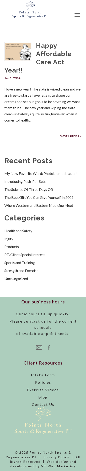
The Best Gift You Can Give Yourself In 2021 (39, 197)
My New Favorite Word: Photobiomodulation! (41, 173)
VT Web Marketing (58, 466)
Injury (8, 238)
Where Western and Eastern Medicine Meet (38, 205)
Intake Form (43, 375)
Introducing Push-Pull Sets (25, 181)
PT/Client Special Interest (24, 254)
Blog (43, 397)
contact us (35, 321)
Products (11, 246)
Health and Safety (18, 230)
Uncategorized (16, 278)
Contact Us (43, 404)
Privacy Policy (56, 457)
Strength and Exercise (21, 270)
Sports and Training (19, 262)
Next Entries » (70, 136)
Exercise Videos (43, 390)
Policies (43, 382)
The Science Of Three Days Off (28, 189)
